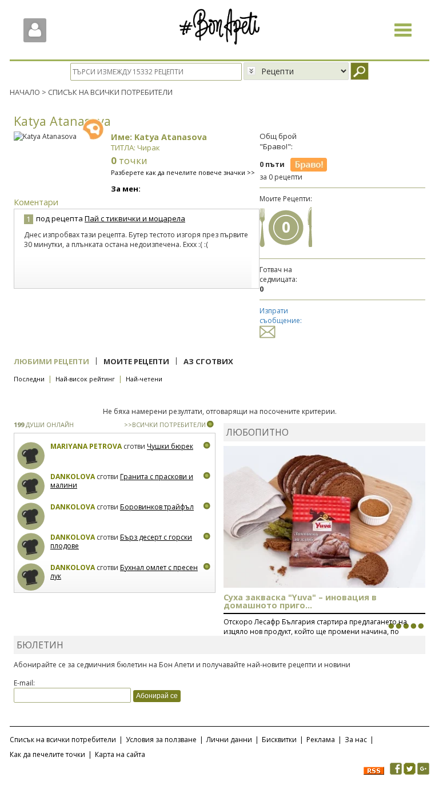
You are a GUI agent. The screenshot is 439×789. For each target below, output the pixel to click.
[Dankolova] (31, 486)
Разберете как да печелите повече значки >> (183, 172)
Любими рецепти (51, 361)
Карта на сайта (120, 754)
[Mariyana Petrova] (31, 456)
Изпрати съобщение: (281, 315)
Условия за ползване (161, 739)
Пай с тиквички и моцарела (135, 218)
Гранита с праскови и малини (121, 481)
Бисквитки (279, 739)
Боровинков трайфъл (157, 507)
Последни (29, 378)
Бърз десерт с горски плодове (121, 541)
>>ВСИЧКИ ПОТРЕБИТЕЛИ (165, 424)
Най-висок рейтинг (85, 378)
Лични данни (229, 739)
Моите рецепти (136, 361)
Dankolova (72, 476)
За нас (356, 739)
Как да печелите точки (47, 754)
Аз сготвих (208, 361)
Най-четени (144, 378)
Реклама (320, 739)
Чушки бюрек (170, 446)
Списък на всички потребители (63, 739)
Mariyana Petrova (86, 446)
